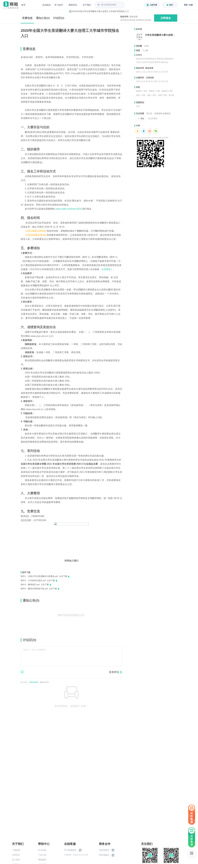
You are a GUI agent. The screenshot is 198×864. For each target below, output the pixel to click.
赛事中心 (34, 5)
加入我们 (16, 859)
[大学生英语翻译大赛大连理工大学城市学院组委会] (139, 36)
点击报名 (106, 269)
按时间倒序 (34, 682)
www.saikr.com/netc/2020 (69, 209)
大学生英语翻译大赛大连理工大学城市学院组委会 (161, 35)
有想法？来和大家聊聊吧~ (35, 650)
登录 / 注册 (188, 5)
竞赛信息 (27, 18)
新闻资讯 (73, 5)
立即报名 (165, 18)
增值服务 (42, 859)
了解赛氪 (16, 850)
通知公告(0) (43, 18)
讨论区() (58, 18)
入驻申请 (153, 5)
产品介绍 (42, 855)
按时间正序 (44, 682)
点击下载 (63, 576)
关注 (142, 119)
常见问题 (42, 850)
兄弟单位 (16, 855)
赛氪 (10, 5)
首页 (23, 5)
